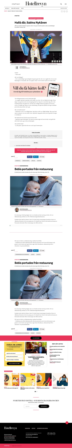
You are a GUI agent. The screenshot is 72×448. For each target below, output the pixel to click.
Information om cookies (42, 428)
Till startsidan (36, 338)
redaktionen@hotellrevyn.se (10, 440)
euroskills (18, 160)
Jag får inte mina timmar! (10, 353)
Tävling (33, 160)
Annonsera (27, 428)
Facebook (62, 11)
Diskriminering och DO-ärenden (22, 254)
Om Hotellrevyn (64, 8)
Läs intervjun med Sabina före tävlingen (23, 145)
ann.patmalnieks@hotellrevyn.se (26, 210)
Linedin (51, 433)
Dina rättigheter (15, 8)
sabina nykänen (26, 160)
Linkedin (64, 11)
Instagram (67, 11)
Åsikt (22, 8)
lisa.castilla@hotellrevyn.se (25, 67)
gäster (32, 254)
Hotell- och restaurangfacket (10, 435)
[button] (35, 391)
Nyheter (39, 160)
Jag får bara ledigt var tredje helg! (12, 359)
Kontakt (33, 428)
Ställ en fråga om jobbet (14, 363)
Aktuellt (7, 8)
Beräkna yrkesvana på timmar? (12, 356)
